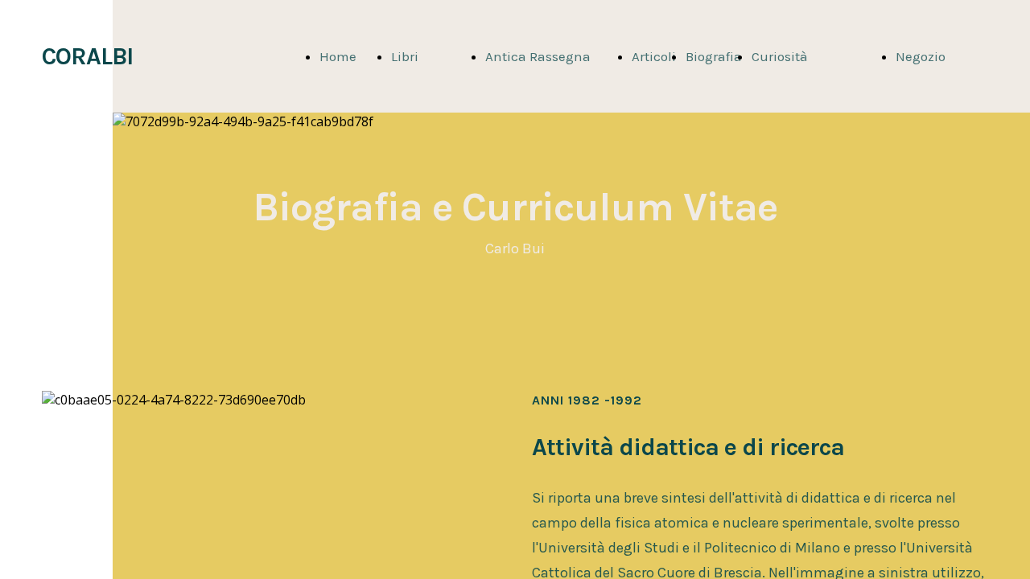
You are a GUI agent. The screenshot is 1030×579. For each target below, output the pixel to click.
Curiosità (780, 56)
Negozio (921, 56)
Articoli (654, 56)
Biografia (714, 56)
